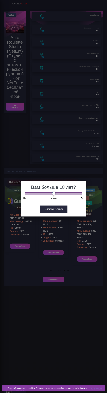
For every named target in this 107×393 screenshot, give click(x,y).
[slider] (53, 193)
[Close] (101, 388)
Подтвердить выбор (53, 209)
